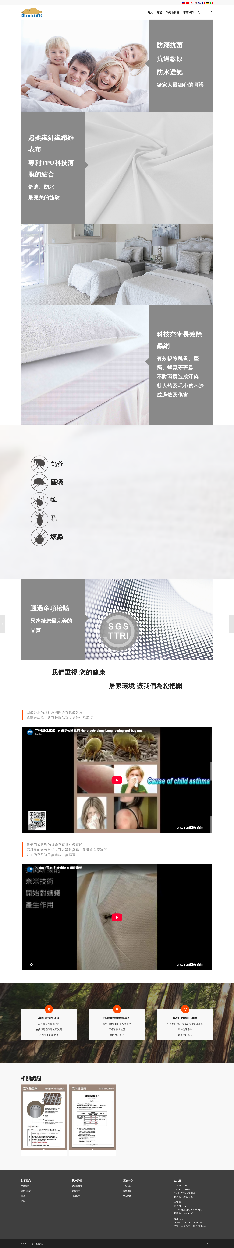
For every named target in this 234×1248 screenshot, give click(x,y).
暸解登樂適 (77, 1186)
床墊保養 (127, 1191)
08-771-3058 (180, 1206)
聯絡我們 (76, 1196)
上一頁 (28, 264)
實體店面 (76, 1191)
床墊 (23, 1196)
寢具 (23, 1201)
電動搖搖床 (26, 1191)
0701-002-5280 (182, 1189)
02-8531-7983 (181, 1186)
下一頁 (206, 264)
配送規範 (127, 1196)
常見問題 (127, 1186)
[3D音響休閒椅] (231, 624)
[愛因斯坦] (2, 624)
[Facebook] (211, 12)
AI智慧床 (25, 1186)
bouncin (210, 1244)
